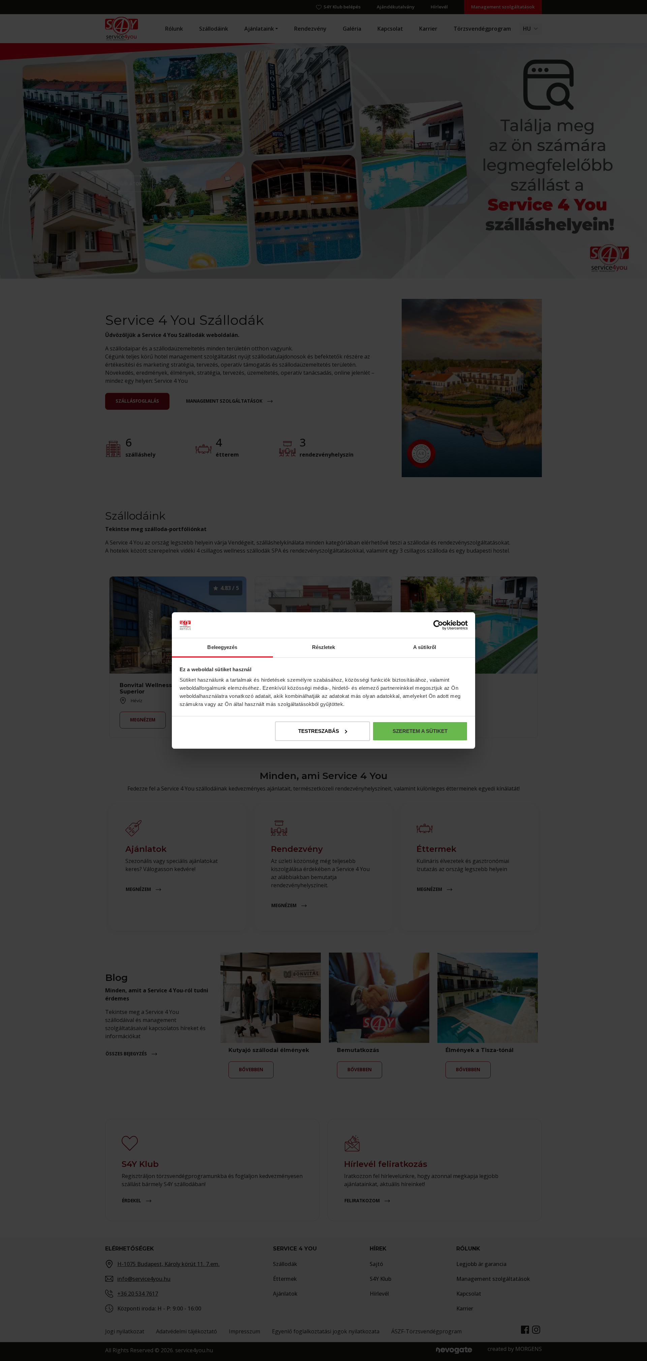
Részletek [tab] (323, 647)
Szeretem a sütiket (420, 731)
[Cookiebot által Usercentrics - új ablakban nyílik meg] (438, 625)
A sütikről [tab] (424, 647)
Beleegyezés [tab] (222, 647)
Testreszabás (318, 731)
